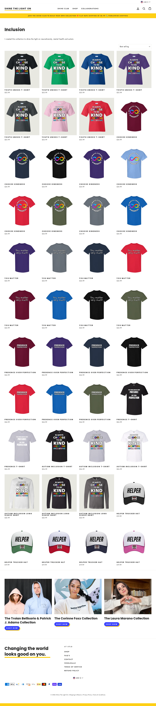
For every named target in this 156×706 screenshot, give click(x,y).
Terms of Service (73, 667)
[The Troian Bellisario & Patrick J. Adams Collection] (28, 596)
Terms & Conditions (99, 695)
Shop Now (12, 628)
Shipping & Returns (75, 695)
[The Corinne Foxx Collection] (78, 596)
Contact (68, 659)
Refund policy (71, 670)
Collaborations (90, 8)
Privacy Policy (87, 695)
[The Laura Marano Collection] (127, 596)
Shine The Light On (18, 8)
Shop (75, 8)
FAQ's (67, 655)
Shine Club (63, 8)
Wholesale (70, 663)
